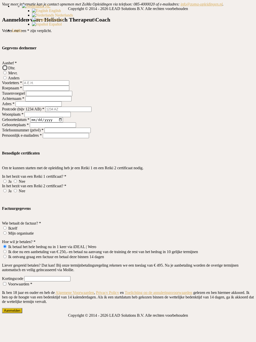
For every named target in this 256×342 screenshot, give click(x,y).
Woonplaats (13, 114)
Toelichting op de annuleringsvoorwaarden (158, 292)
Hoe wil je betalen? (19, 242)
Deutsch (56, 20)
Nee (21, 181)
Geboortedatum (16, 119)
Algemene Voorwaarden (75, 292)
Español (55, 24)
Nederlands (63, 15)
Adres (8, 104)
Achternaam (13, 98)
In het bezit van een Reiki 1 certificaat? (34, 176)
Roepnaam (12, 88)
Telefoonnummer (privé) (23, 130)
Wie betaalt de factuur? (21, 223)
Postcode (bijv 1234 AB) (23, 109)
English (54, 11)
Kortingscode (12, 278)
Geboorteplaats (15, 125)
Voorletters (12, 83)
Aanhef (9, 63)
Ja (9, 181)
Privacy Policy (107, 292)
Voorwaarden (19, 284)
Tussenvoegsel (13, 93)
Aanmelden (12, 310)
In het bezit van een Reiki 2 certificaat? (34, 186)
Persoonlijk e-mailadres (22, 135)
